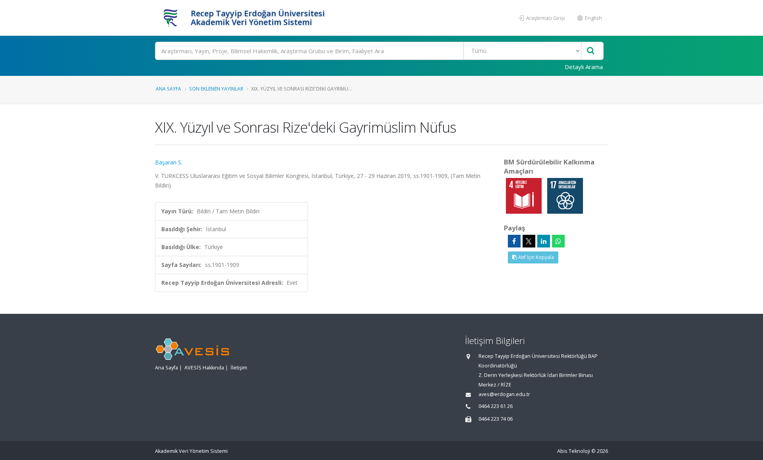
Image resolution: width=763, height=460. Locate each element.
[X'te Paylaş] (529, 241)
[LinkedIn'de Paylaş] (543, 241)
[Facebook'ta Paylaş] (514, 241)
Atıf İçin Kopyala (535, 257)
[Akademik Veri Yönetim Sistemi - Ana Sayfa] (172, 18)
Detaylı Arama (584, 67)
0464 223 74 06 (495, 419)
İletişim (238, 367)
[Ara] (591, 51)
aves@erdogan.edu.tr (504, 394)
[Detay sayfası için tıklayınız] (524, 195)
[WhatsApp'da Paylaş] (558, 241)
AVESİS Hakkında (204, 367)
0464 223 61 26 (495, 406)
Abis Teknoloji (573, 451)
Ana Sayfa (168, 88)
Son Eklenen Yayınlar (216, 88)
